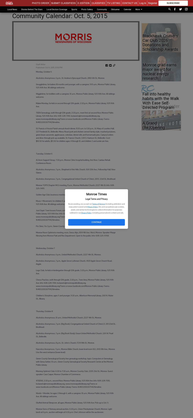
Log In (142, 3)
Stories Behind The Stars (31, 9)
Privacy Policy (93, 207)
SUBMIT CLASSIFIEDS (63, 3)
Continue (96, 222)
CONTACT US (129, 3)
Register (152, 3)
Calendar (127, 9)
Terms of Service (98, 204)
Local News (12, 9)
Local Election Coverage (57, 9)
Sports (74, 9)
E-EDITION (84, 3)
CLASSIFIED (98, 3)
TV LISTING (113, 3)
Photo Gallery (87, 9)
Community (102, 9)
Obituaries (115, 9)
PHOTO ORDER (40, 3)
